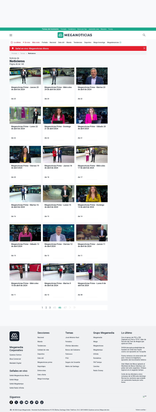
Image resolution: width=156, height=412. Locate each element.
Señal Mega (14, 380)
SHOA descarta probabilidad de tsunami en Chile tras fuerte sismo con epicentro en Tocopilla (133, 350)
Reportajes (41, 366)
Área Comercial (15, 359)
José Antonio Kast (72, 337)
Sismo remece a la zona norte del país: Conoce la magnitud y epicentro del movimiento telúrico (133, 358)
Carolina (96, 366)
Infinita (95, 354)
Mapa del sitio (104, 410)
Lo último (17, 42)
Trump (110, 29)
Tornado (63, 29)
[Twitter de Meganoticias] (16, 403)
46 (59, 307)
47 (65, 307)
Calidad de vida (43, 350)
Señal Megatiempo (17, 384)
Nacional (53, 42)
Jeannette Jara (94, 29)
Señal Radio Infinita (17, 388)
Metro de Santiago (72, 366)
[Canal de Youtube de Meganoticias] (26, 403)
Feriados (68, 342)
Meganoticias (98, 346)
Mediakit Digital (15, 363)
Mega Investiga (99, 42)
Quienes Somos (15, 355)
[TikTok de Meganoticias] (31, 403)
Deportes (87, 42)
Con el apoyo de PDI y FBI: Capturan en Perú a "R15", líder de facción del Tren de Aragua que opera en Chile (133, 340)
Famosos (68, 354)
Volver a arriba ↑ (141, 410)
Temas (22, 53)
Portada (45, 42)
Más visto (36, 42)
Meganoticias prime (44, 362)
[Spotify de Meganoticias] (36, 403)
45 (54, 307)
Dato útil (61, 42)
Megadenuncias (113, 42)
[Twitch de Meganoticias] (42, 403)
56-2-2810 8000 (82, 410)
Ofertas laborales (71, 346)
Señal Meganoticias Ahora (19, 375)
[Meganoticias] (76, 35)
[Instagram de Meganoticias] (21, 403)
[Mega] (11, 409)
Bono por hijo (82, 29)
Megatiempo (98, 350)
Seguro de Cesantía (72, 362)
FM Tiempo (97, 362)
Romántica (97, 358)
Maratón (104, 29)
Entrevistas (41, 371)
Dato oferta (41, 375)
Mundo (69, 42)
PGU (67, 358)
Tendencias (78, 42)
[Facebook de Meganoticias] (11, 403)
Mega (95, 342)
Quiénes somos (94, 410)
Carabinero (72, 29)
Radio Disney (98, 371)
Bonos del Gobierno (72, 350)
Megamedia (97, 337)
